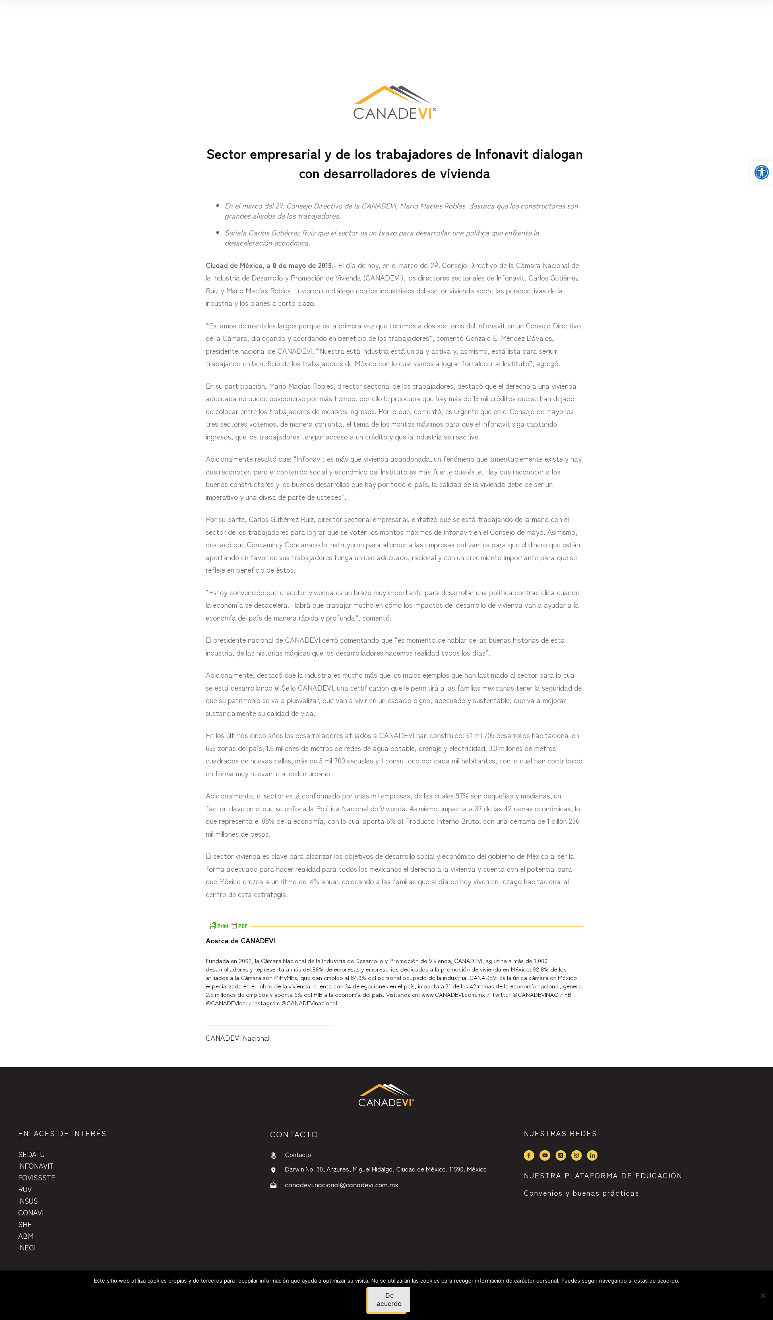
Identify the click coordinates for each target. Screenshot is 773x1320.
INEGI (26, 1247)
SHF (24, 1224)
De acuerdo (389, 1299)
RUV (25, 1189)
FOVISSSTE (37, 1177)
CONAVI (30, 1212)
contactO (294, 1134)
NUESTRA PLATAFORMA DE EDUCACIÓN (603, 1175)
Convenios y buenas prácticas (581, 1192)
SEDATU (31, 1154)
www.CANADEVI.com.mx (453, 994)
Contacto (298, 1154)
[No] (763, 1295)
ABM (25, 1235)
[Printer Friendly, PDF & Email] (227, 924)
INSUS (28, 1200)
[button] (761, 172)
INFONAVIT (36, 1165)
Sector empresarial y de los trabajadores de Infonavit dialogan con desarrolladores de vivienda (394, 162)
